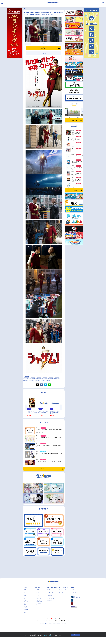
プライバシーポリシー (51, 590)
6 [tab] (77, 117)
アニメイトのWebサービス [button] (63, 587)
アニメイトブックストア (63, 589)
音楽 (25, 604)
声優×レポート (38, 604)
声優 (48, 380)
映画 (25, 600)
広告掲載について (50, 600)
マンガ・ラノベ (26, 601)
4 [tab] (74, 117)
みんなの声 (26, 597)
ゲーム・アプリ (26, 603)
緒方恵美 (39, 378)
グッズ (25, 598)
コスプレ (25, 606)
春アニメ (37, 592)
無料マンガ (26, 612)
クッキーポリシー (50, 592)
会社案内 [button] (72, 587)
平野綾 (25, 380)
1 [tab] (69, 117)
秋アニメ (37, 595)
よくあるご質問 (50, 597)
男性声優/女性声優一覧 (39, 601)
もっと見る (74, 120)
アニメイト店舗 (73, 592)
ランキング (26, 590)
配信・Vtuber (26, 609)
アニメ (25, 592)
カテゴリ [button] (25, 587)
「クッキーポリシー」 (48, 635)
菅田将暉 (33, 378)
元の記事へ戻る (43, 53)
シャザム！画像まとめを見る (43, 48)
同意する (76, 634)
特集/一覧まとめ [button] (38, 587)
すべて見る (74, 190)
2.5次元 (25, 607)
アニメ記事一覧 (38, 598)
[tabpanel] (74, 112)
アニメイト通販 (73, 590)
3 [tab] (72, 117)
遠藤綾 (43, 380)
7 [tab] (79, 117)
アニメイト (73, 589)
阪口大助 (57, 378)
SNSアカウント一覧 (50, 598)
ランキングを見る (43, 468)
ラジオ (25, 595)
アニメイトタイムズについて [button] (52, 587)
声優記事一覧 (38, 600)
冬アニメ (37, 597)
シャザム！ (26, 378)
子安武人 (45, 378)
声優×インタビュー (39, 603)
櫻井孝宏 (37, 380)
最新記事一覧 (38, 589)
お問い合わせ (49, 595)
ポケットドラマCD (62, 592)
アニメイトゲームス (62, 590)
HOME (25, 589)
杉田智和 (51, 378)
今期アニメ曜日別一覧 (39, 590)
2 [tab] (71, 117)
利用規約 (48, 589)
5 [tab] (75, 117)
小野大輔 (31, 380)
